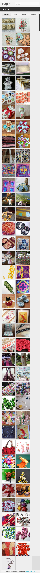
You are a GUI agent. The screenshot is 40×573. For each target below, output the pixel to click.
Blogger (27, 571)
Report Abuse (33, 571)
